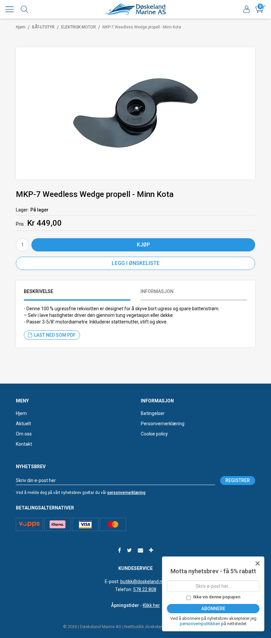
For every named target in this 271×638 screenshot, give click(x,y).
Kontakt (24, 444)
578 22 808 (144, 589)
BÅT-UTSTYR (43, 27)
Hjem (20, 27)
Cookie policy (154, 433)
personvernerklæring (126, 492)
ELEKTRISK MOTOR (78, 27)
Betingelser (153, 413)
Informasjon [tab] (157, 291)
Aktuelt (23, 423)
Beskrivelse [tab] (38, 291)
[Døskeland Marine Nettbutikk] (135, 9)
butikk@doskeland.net (143, 581)
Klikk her (151, 605)
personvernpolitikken (200, 623)
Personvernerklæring (162, 423)
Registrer (237, 480)
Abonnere (213, 608)
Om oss (24, 433)
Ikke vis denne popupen (216, 596)
